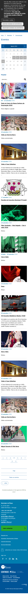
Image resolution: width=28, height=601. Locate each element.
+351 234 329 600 (6, 510)
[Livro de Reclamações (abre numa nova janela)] (6, 567)
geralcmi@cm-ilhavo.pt (7, 516)
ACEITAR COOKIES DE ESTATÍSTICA (12, 24)
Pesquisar (3, 75)
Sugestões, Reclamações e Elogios (9, 538)
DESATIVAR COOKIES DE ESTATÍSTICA (13, 28)
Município (9, 35)
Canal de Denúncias (6, 541)
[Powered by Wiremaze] (24, 585)
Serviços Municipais (6, 544)
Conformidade (6, 581)
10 (14, 57)
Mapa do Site (6, 576)
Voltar (5, 483)
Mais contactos (7, 528)
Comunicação (18, 35)
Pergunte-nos (4, 535)
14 (3, 61)
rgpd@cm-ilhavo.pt (6, 522)
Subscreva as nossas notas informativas (16, 550)
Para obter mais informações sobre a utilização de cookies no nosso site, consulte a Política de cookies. (14, 14)
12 (21, 57)
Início (2, 35)
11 (17, 57)
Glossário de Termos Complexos (10, 579)
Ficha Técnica (13, 576)
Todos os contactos (7, 577)
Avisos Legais (14, 581)
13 (25, 57)
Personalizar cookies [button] (8, 20)
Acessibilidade (16, 577)
